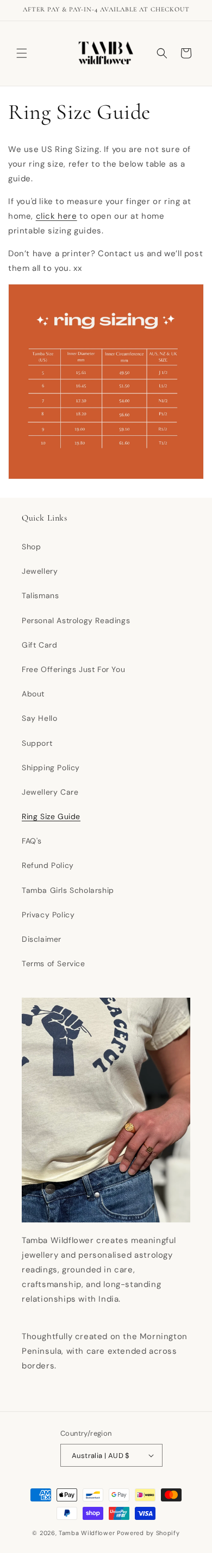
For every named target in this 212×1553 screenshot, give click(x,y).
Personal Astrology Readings (76, 620)
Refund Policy (48, 865)
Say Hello (39, 718)
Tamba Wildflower (87, 1533)
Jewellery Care (50, 792)
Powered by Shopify (148, 1533)
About (33, 694)
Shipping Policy (51, 767)
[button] (22, 53)
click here (56, 216)
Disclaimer (41, 939)
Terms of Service (53, 963)
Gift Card (39, 645)
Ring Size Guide (51, 816)
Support (37, 743)
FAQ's (32, 841)
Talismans (40, 595)
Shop (31, 547)
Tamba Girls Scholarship (68, 890)
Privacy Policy (48, 915)
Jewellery (40, 571)
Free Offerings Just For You (73, 669)
